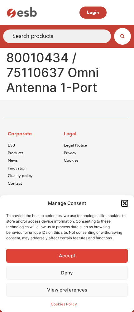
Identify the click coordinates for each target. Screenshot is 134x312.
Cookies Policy (64, 304)
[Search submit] (122, 36)
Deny (67, 273)
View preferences (67, 290)
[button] (125, 203)
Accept (67, 256)
